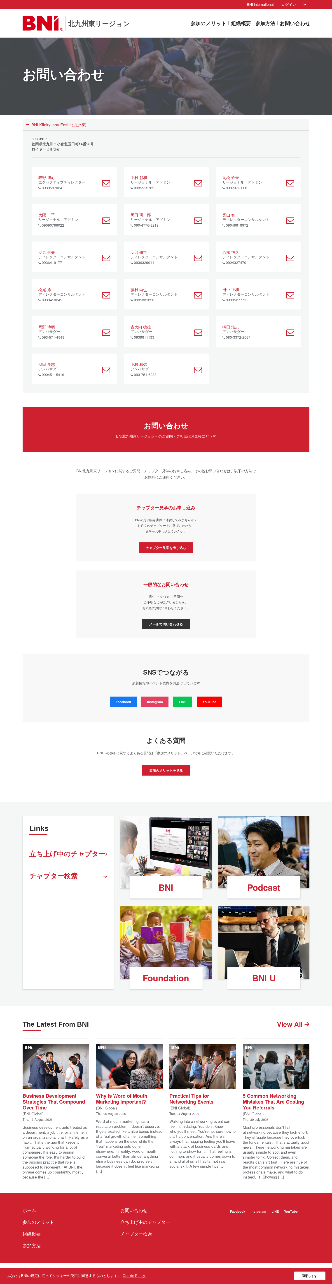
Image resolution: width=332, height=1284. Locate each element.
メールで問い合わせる (166, 624)
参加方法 (265, 23)
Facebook (123, 701)
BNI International (260, 4)
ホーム (29, 1210)
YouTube (209, 701)
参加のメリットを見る (166, 770)
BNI (166, 887)
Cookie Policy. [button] (134, 1276)
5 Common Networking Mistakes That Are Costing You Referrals (273, 1101)
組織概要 (241, 23)
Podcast (263, 887)
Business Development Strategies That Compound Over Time (54, 1101)
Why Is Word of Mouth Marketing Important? (121, 1098)
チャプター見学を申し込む (166, 547)
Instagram (155, 701)
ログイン (288, 4)
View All (290, 1024)
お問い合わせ (295, 23)
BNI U (264, 978)
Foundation (166, 978)
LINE (183, 701)
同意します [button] (310, 1276)
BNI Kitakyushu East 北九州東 (58, 124)
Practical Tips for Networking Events (191, 1098)
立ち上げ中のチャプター (67, 853)
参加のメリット (209, 23)
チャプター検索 (53, 875)
